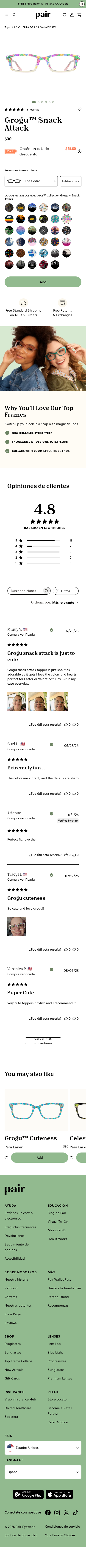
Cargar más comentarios (43, 1040)
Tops (8, 27)
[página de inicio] (43, 15)
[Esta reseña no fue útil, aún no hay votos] (74, 724)
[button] (34, 102)
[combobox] (55, 602)
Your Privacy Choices (60, 1535)
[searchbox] (25, 591)
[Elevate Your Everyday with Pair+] (79, 151)
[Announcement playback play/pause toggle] (82, 4)
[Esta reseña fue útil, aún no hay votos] (66, 724)
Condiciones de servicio (62, 1526)
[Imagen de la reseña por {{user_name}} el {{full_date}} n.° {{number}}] (16, 701)
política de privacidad (21, 1535)
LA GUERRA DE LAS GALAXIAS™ (35, 27)
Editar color (70, 181)
